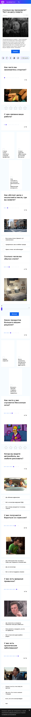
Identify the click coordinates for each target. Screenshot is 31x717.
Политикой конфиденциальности (11, 712)
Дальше (14, 314)
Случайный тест (10, 2)
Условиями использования (9, 714)
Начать (15, 51)
